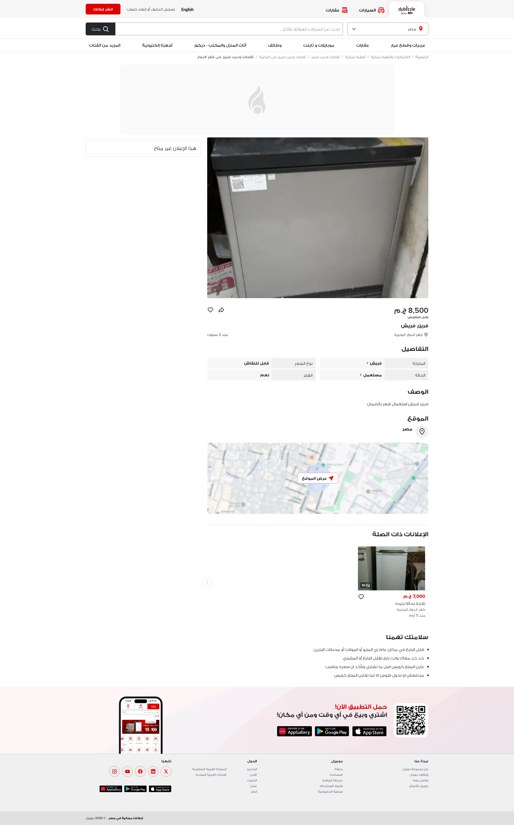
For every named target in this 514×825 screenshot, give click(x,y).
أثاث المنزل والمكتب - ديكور (220, 45)
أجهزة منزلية (355, 56)
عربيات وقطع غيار (408, 45)
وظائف (274, 45)
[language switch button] (188, 9)
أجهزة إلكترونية (157, 45)
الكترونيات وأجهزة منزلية (390, 56)
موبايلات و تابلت (318, 45)
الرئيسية (421, 56)
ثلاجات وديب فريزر (325, 56)
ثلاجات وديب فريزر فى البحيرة (282, 56)
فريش (376, 363)
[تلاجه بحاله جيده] (391, 582)
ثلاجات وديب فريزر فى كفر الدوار (225, 56)
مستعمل (372, 375)
